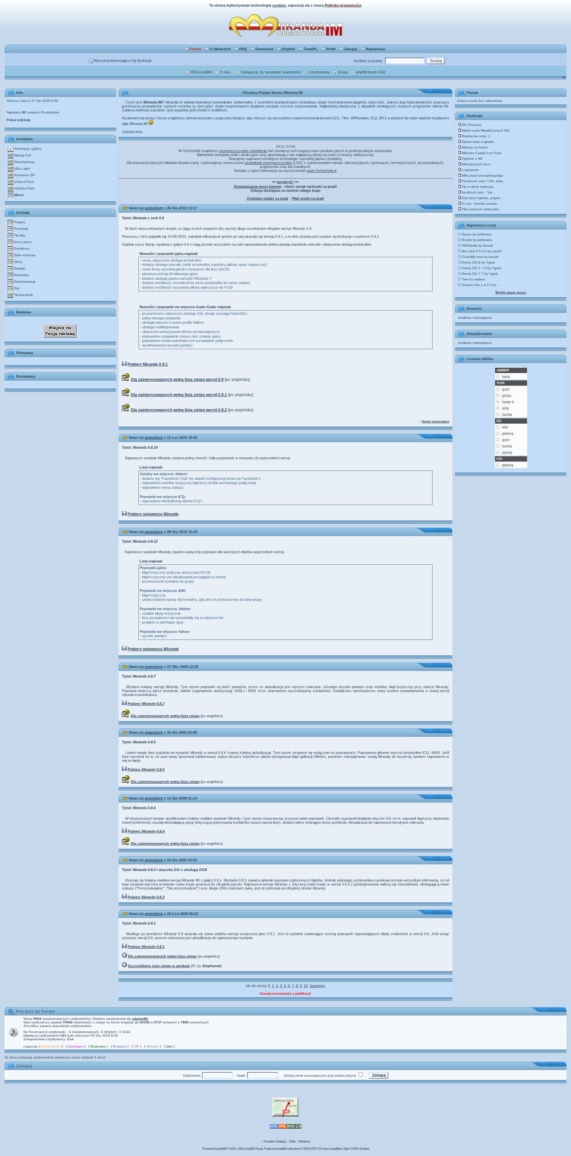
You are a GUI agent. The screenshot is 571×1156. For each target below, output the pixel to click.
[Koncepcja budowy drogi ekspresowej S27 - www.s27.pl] (285, 1115)
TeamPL (311, 49)
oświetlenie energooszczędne (268, 163)
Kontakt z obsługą (275, 1141)
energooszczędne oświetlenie (243, 151)
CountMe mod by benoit (479, 257)
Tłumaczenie (23, 295)
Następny (317, 986)
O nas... (226, 72)
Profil (330, 49)
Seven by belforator (476, 234)
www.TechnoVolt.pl (321, 171)
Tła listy (19, 235)
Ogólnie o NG (472, 158)
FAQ (243, 49)
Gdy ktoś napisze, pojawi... (482, 198)
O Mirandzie (220, 49)
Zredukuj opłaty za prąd (267, 198)
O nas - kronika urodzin (479, 203)
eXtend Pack (23, 182)
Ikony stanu (22, 242)
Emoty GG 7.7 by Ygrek (479, 273)
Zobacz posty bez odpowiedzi (479, 101)
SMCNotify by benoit (477, 245)
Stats (292, 1141)
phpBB (222, 1148)
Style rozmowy (24, 255)
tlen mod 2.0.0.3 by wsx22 (481, 251)
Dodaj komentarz (435, 421)
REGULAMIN (201, 72)
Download (264, 49)
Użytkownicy (319, 72)
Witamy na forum (474, 147)
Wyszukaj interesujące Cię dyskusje (122, 60)
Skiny (17, 262)
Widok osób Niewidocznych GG (486, 130)
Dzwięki (19, 268)
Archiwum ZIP (24, 175)
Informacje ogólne (27, 148)
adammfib (140, 1018)
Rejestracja (375, 49)
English (288, 49)
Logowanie (470, 170)
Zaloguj (350, 49)
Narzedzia (21, 275)
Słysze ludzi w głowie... (479, 142)
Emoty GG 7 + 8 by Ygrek (481, 268)
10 (306, 986)
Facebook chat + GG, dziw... (483, 181)
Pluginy (19, 222)
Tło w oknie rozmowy (477, 186)
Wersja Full (22, 155)
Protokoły (20, 228)
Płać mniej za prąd (308, 198)
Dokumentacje (24, 281)
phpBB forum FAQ (370, 72)
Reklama (304, 1141)
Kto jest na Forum (35, 1011)
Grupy (342, 72)
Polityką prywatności (343, 5)
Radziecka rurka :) (475, 136)
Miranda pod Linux (476, 164)
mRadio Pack (23, 188)
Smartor (364, 1148)
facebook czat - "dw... (478, 192)
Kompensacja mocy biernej (257, 186)
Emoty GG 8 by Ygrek (478, 262)
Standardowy (23, 162)
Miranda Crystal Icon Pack (482, 153)
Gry (16, 288)
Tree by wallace (473, 279)
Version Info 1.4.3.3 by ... (480, 285)
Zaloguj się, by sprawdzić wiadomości (270, 72)
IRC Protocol (471, 125)
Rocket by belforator (476, 240)
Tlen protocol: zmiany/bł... (481, 209)
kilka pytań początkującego (482, 175)
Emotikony (21, 248)
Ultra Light (21, 168)
